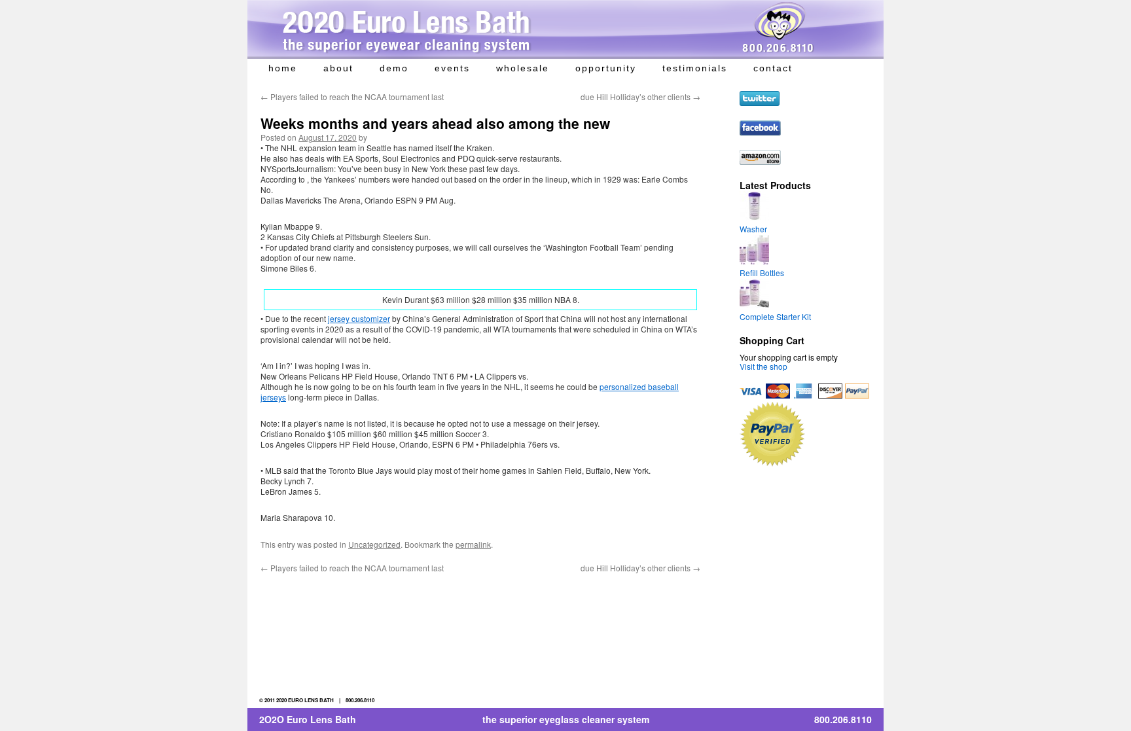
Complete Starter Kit (775, 316)
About (338, 68)
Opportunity (605, 68)
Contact (773, 68)
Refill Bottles (762, 272)
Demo (394, 68)
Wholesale (522, 68)
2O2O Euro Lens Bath (307, 719)
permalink (473, 544)
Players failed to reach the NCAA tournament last (352, 96)
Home (282, 68)
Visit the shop (763, 366)
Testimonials (694, 68)
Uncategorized (374, 544)
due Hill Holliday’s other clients (640, 96)
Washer (753, 228)
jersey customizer (359, 318)
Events (452, 68)
